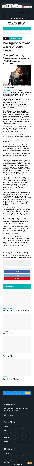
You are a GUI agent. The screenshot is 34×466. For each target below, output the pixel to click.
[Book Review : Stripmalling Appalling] (17, 299)
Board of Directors (26, 13)
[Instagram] (17, 18)
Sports (5, 377)
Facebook (6, 426)
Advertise (11, 13)
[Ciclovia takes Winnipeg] (17, 367)
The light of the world (10, 356)
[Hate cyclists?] (17, 322)
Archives (18, 13)
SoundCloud (6, 437)
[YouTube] (22, 18)
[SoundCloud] (20, 18)
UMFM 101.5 (6, 453)
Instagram (6, 434)
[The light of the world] (17, 344)
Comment (5, 331)
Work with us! (7, 15)
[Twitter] (14, 18)
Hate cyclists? (7, 333)
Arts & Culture (7, 308)
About (5, 13)
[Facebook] (11, 18)
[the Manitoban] (17, 23)
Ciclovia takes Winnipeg (11, 379)
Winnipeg (10, 63)
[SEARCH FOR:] (17, 32)
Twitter (6, 430)
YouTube (6, 441)
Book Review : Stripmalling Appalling (16, 310)
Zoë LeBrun (7, 90)
